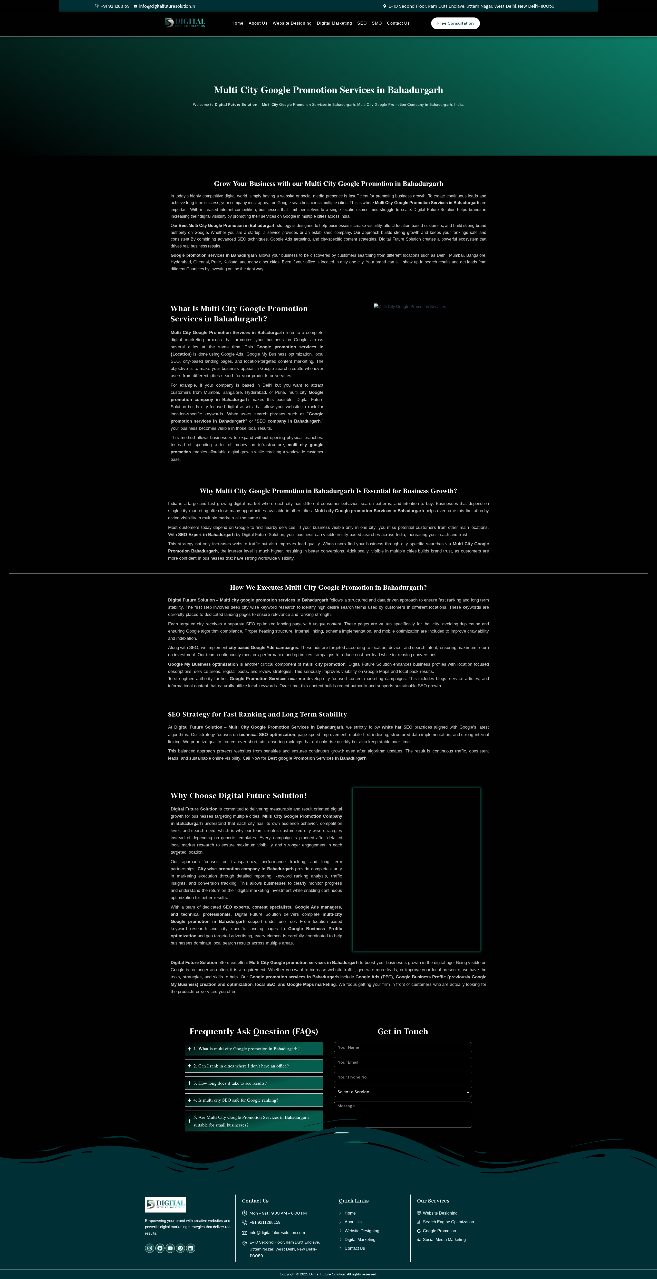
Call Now (251, 758)
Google (381, 104)
